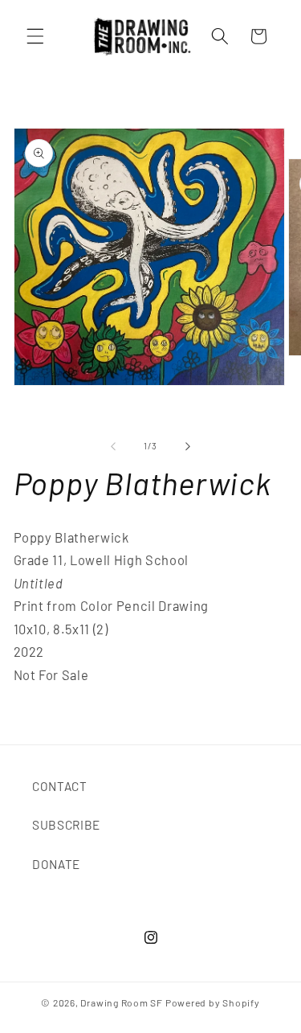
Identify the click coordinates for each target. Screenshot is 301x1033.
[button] (35, 36)
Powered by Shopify (212, 1002)
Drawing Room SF (121, 1002)
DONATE (56, 864)
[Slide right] (187, 446)
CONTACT (59, 786)
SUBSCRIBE (66, 825)
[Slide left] (113, 446)
